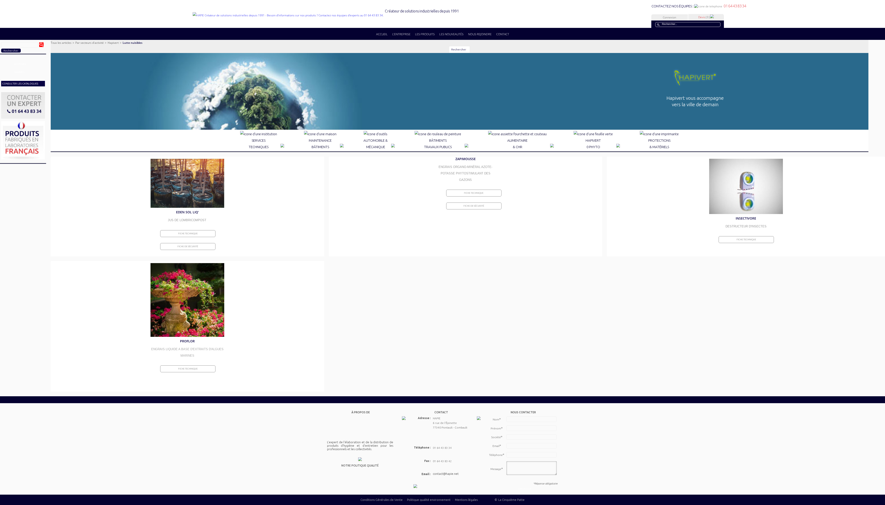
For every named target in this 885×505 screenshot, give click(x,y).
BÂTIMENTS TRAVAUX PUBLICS (438, 143)
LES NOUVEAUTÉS (451, 34)
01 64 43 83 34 (734, 6)
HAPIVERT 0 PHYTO (593, 143)
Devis (704, 17)
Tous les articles (61, 43)
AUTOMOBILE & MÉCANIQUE (375, 143)
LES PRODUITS (425, 34)
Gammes (19, 72)
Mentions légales (466, 499)
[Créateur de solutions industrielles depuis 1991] (325, 15)
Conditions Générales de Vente (381, 499)
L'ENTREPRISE (401, 34)
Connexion (669, 17)
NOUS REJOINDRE (480, 34)
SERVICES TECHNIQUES (258, 143)
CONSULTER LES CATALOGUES (20, 83)
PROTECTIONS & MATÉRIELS (659, 143)
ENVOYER (525, 488)
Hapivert (113, 43)
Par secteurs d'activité (89, 43)
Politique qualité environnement (429, 499)
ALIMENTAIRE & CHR (517, 143)
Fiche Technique (188, 233)
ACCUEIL (382, 34)
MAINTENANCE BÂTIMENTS (320, 143)
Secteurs (20, 64)
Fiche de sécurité (187, 246)
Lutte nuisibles (132, 43)
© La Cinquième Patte (510, 499)
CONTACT (502, 34)
